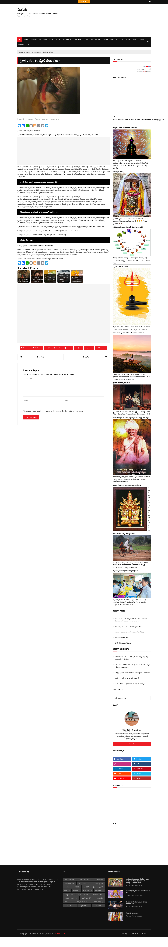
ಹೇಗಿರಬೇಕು (101, 348)
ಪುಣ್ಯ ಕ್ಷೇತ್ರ (69, 894)
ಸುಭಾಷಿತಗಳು (77, 39)
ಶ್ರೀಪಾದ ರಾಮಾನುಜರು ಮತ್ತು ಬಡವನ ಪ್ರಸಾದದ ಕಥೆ (129, 632)
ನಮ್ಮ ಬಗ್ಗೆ (97, 39)
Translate (148, 71)
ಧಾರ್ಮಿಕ (141, 39)
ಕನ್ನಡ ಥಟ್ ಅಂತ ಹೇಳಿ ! (134, 678)
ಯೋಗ (28, 44)
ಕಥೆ (86, 887)
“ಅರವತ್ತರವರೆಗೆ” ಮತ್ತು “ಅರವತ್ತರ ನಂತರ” (124, 533)
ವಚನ (45, 39)
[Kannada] (147, 66)
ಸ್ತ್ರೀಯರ (89, 348)
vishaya (45, 119)
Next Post (86, 357)
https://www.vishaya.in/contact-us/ (30, 889)
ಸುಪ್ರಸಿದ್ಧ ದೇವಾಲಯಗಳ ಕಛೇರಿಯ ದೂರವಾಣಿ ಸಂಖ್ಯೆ (127, 485)
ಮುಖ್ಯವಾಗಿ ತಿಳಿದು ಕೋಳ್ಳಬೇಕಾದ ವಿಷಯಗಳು (125, 128)
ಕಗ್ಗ (40, 39)
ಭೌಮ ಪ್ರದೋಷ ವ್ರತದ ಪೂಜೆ (123, 643)
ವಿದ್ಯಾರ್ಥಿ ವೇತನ (82, 902)
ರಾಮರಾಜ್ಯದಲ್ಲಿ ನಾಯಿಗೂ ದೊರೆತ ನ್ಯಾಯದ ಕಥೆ (128, 626)
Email (68, 401)
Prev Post (40, 357)
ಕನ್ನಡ (48, 348)
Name (26, 401)
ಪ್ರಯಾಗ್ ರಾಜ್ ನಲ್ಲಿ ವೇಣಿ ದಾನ (121, 383)
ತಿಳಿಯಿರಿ (131, 744)
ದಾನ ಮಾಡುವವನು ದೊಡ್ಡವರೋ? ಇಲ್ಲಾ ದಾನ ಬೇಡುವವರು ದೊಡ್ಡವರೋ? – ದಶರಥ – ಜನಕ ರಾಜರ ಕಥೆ (131, 619)
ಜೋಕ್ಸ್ (134, 39)
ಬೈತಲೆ (68, 348)
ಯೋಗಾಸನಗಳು (67, 39)
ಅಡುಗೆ (112, 39)
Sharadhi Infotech (59, 933)
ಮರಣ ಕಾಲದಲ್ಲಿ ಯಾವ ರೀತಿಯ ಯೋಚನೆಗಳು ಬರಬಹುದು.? (129, 333)
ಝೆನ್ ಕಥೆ (87, 891)
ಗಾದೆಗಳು (58, 39)
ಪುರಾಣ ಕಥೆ (83, 894)
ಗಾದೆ (67, 891)
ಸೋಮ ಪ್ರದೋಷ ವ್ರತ (118, 171)
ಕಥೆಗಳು (51, 39)
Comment (28, 379)
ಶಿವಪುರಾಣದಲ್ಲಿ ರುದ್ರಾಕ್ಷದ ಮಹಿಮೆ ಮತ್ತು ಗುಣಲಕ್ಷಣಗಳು (128, 227)
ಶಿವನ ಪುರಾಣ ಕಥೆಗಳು (121, 637)
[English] (149, 66)
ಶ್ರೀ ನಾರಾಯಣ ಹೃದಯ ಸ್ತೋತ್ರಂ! (135, 684)
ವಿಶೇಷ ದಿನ (98, 902)
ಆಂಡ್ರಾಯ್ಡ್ (69, 883)
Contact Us (134, 933)
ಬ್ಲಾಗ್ (91, 39)
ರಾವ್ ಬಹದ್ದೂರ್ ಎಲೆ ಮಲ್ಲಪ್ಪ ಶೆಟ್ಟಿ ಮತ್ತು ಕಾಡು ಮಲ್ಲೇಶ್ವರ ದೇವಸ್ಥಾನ (131, 417)
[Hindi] (144, 66)
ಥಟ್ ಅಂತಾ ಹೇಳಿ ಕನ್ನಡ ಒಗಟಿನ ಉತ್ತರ (138, 673)
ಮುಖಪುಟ (19, 1)
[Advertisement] (107, 20)
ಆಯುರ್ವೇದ (119, 39)
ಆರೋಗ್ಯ (128, 39)
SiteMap (144, 933)
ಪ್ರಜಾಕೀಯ (21, 44)
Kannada (26, 348)
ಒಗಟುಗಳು (34, 39)
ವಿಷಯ (22, 9)
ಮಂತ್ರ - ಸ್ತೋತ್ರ (71, 898)
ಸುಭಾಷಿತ (98, 905)
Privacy (124, 933)
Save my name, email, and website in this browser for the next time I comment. (54, 411)
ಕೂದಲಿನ (58, 348)
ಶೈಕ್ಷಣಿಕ (86, 39)
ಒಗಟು (67, 887)
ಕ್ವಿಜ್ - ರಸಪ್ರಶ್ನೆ (98, 887)
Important (69, 879)
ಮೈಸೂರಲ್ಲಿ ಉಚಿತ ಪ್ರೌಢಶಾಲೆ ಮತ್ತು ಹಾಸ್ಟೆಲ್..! (125, 571)
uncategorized (85, 879)
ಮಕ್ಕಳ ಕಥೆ (86, 898)
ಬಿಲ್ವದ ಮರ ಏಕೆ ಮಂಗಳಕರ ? (121, 266)
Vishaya (37, 348)
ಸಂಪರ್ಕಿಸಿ (105, 39)
